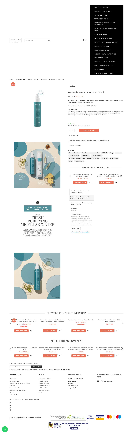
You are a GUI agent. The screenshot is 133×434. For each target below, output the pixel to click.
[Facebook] (10, 403)
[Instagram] (10, 410)
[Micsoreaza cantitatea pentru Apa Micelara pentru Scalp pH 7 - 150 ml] (69, 130)
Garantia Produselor (44, 390)
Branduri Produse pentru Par (90, 153)
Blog (111, 73)
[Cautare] (49, 40)
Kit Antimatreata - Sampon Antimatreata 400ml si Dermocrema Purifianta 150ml (109, 348)
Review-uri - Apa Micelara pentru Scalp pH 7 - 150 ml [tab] (80, 197)
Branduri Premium (74, 153)
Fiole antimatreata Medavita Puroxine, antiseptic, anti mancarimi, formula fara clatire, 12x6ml (81, 348)
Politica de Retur (43, 388)
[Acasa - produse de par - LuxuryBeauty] (16, 40)
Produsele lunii (79, 161)
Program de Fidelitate (45, 379)
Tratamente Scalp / (21, 79)
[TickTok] (10, 408)
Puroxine (118, 153)
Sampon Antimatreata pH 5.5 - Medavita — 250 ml (82, 175)
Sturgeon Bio (99, 69)
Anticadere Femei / (34, 79)
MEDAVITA (104, 153)
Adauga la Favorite (75, 145)
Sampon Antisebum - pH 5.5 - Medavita (81, 320)
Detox (70, 161)
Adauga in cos (89, 130)
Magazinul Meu (16, 375)
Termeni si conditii (15, 388)
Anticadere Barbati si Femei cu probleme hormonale (84, 158)
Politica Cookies (14, 395)
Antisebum (104, 158)
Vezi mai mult (76, 228)
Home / (12, 79)
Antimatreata (114, 158)
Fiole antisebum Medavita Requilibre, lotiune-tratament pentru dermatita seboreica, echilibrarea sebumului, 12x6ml (52, 321)
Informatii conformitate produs (80, 232)
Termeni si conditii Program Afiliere (20, 383)
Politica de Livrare (44, 383)
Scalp (111, 153)
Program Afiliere (14, 381)
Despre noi (13, 386)
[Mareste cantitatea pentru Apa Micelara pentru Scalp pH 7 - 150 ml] (75, 130)
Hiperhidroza (85, 155)
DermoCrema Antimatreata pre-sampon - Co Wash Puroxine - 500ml (109, 175)
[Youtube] (10, 405)
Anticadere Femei (97, 155)
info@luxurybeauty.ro (106, 381)
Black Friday (13, 379)
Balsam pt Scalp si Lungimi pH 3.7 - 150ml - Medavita (109, 321)
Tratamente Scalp (74, 155)
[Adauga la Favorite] (90, 182)
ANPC (40, 392)
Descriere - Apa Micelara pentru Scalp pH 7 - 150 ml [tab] (80, 192)
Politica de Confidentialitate (62, 369)
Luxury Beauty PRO (101, 73)
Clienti (41, 375)
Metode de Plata (43, 381)
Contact (12, 392)
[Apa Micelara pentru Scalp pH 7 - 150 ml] (37, 109)
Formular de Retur (44, 386)
